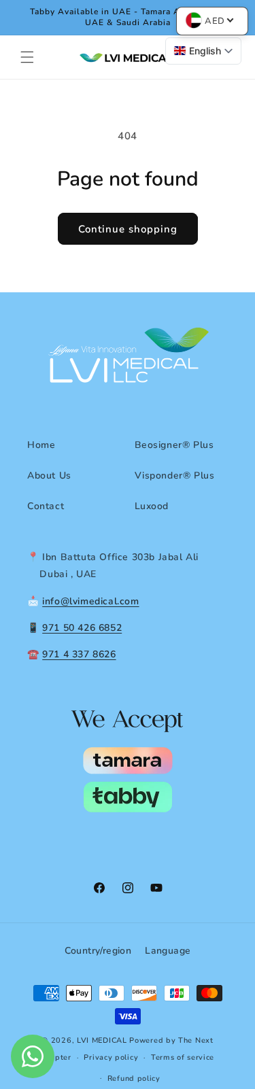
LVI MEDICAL (102, 1040)
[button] (27, 57)
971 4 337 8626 (79, 654)
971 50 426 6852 (82, 627)
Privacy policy (111, 1057)
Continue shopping (127, 229)
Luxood (152, 506)
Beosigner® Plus (174, 444)
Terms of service (182, 1057)
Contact (45, 506)
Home (41, 444)
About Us (49, 475)
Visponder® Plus (175, 475)
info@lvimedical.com (90, 601)
